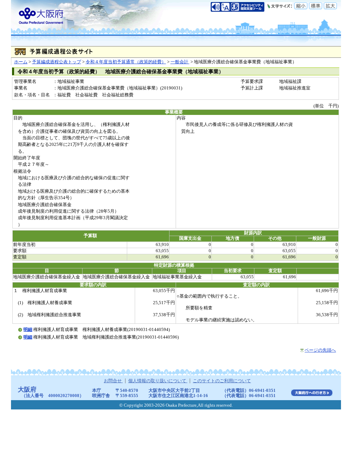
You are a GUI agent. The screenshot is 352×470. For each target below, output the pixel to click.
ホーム (21, 62)
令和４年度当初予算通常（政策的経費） (126, 62)
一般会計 (179, 62)
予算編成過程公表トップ (56, 62)
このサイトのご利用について (222, 380)
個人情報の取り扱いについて (157, 380)
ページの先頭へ (320, 350)
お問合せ (113, 380)
